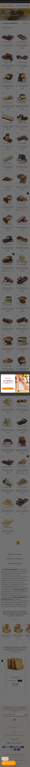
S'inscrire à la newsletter (8, 388)
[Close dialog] (28, 375)
